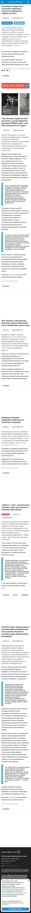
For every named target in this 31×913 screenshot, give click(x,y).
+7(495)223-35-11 (7, 863)
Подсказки (6, 130)
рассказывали (13, 274)
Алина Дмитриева (12, 281)
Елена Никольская (23, 68)
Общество (6, 18)
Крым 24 (17, 45)
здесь (3, 588)
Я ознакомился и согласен (15, 909)
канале (14, 337)
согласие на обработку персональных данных (13, 889)
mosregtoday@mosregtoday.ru (10, 865)
